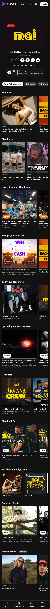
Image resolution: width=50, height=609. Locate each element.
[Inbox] (36, 4)
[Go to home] (9, 4)
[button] (23, 551)
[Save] (12, 60)
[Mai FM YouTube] (38, 60)
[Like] (17, 60)
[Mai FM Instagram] (27, 60)
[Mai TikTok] (33, 60)
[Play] (9, 72)
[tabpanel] (25, 341)
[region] (25, 114)
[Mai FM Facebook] (22, 60)
